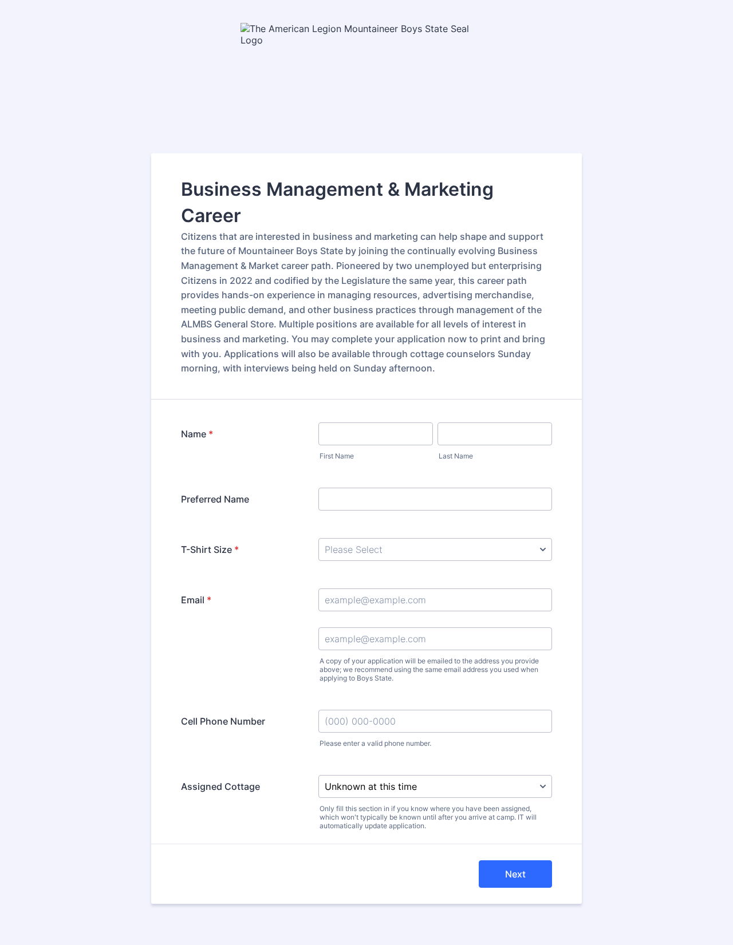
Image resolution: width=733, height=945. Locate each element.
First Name (337, 456)
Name (197, 434)
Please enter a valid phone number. (375, 743)
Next (515, 874)
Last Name (456, 456)
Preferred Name (215, 499)
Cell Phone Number (223, 721)
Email (196, 600)
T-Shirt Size (210, 549)
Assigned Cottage (220, 786)
